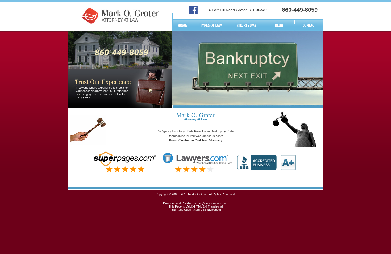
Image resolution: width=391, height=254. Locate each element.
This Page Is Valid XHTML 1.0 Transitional (196, 206)
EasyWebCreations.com (212, 203)
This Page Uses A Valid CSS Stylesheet (195, 209)
